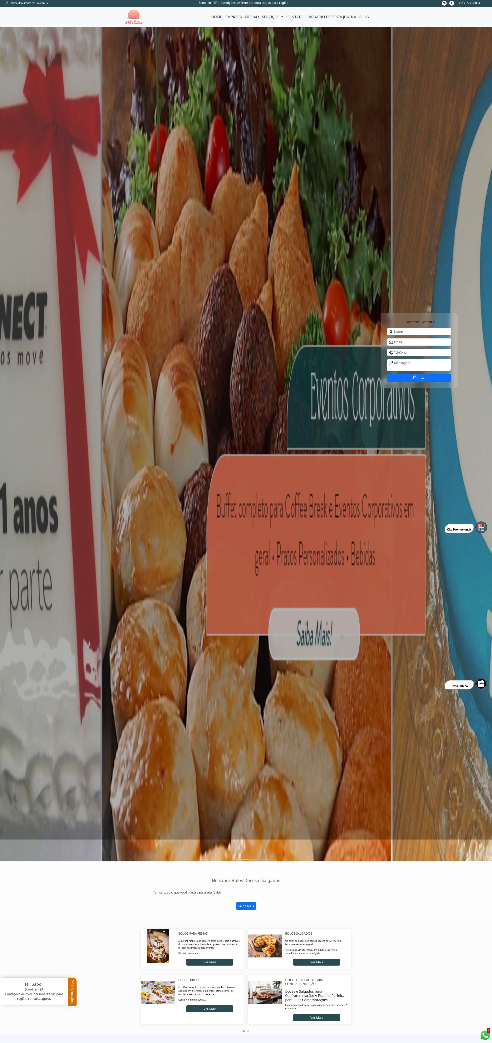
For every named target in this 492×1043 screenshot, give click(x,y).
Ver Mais (210, 962)
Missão (252, 16)
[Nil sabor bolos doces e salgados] (133, 17)
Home (216, 16)
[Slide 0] (239, 859)
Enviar (421, 378)
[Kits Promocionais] (481, 527)
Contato (294, 16)
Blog (364, 16)
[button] (243, 1031)
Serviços (271, 16)
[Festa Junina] (481, 683)
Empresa (233, 16)
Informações (72, 993)
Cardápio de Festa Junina (331, 16)
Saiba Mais (246, 906)
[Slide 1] (246, 859)
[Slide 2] (253, 859)
